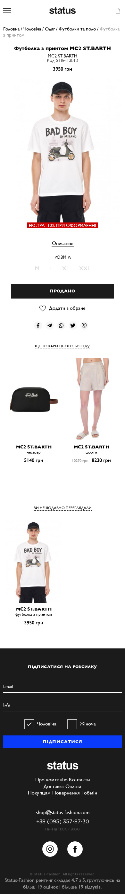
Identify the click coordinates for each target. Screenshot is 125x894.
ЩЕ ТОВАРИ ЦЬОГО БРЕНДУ (62, 346)
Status (62, 11)
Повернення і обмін (74, 793)
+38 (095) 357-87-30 (62, 822)
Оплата (73, 786)
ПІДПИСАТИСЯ (62, 741)
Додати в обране (67, 308)
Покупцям (39, 793)
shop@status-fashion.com (62, 812)
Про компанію (51, 780)
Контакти (79, 780)
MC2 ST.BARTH (62, 55)
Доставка (54, 786)
